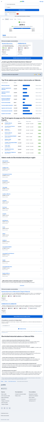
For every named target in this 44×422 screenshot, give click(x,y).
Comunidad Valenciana (7, 266)
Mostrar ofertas (38, 85)
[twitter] (7, 408)
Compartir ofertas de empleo (20, 394)
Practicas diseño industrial (7, 105)
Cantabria (4, 200)
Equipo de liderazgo (5, 397)
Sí (35, 74)
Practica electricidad (6, 102)
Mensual (6, 19)
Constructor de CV (32, 399)
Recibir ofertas (23, 328)
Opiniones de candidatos (33, 395)
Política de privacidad (38, 331)
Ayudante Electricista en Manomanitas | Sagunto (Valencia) (7, 43)
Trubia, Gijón (7, 145)
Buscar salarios (22, 10)
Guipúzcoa (7, 129)
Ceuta (3, 227)
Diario (15, 19)
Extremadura (5, 180)
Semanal (11, 19)
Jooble (7, 419)
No (39, 74)
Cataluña (4, 213)
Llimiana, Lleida (8, 139)
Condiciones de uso (5, 332)
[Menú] (1, 1)
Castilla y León (5, 167)
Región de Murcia (6, 273)
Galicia (3, 233)
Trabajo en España (4, 404)
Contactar (22, 285)
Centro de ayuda (4, 402)
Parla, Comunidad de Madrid (10, 136)
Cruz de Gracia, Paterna (10, 126)
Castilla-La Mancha (6, 194)
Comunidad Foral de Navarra (8, 253)
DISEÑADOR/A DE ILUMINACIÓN (22, 43)
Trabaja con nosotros (5, 400)
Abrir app (41, 1)
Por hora (19, 19)
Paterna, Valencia (8, 132)
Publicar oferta (18, 395)
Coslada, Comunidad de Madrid (11, 142)
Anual (3, 19)
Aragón (3, 260)
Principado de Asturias (7, 174)
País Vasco (4, 207)
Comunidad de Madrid (6, 246)
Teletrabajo (4, 187)
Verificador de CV (32, 400)
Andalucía (4, 240)
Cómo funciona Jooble (5, 395)
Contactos (3, 399)
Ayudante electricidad (6, 113)
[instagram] (4, 408)
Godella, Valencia (8, 123)
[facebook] (2, 408)
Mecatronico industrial (6, 95)
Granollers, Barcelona (9, 149)
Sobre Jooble (3, 394)
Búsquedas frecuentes (33, 394)
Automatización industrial (7, 110)
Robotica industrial (5, 85)
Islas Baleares (5, 220)
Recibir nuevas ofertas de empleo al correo (22, 58)
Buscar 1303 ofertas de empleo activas (22, 316)
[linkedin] (10, 408)
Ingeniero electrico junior (7, 108)
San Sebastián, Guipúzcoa (10, 152)
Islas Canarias (5, 160)
